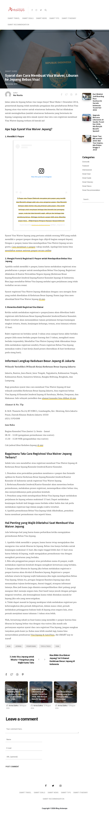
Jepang (18, 646)
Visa (57, 646)
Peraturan (31, 646)
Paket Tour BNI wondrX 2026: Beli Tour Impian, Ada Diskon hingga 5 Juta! (98, 143)
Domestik (85, 162)
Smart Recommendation (18, 24)
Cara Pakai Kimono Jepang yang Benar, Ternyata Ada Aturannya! (64, 695)
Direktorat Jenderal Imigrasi (40, 225)
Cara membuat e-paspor (23, 246)
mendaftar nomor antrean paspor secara (28, 250)
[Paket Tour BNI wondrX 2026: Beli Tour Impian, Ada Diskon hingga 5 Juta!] (86, 138)
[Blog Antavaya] (16, 16)
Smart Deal (86, 174)
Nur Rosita (18, 95)
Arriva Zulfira (13, 706)
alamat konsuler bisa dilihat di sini (59, 398)
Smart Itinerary (69, 18)
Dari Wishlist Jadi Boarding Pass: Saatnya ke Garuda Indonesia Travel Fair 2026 (15, 694)
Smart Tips (54, 18)
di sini (42, 299)
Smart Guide (11, 71)
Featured (85, 166)
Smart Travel (14, 18)
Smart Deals (28, 18)
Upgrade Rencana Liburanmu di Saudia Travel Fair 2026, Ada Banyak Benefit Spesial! (39, 694)
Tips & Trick (46, 646)
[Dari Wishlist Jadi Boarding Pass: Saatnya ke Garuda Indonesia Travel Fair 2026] (86, 96)
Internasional (87, 170)
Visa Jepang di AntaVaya (42, 634)
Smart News (41, 18)
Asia (8, 646)
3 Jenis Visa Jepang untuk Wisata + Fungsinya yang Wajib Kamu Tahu (22, 659)
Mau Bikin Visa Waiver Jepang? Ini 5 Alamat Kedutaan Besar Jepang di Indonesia (62, 660)
